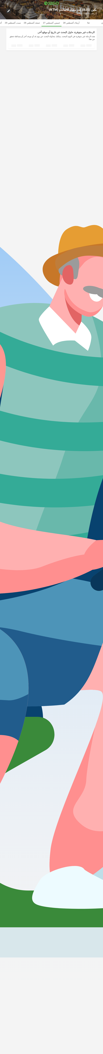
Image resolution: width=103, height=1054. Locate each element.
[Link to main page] (51, 3)
